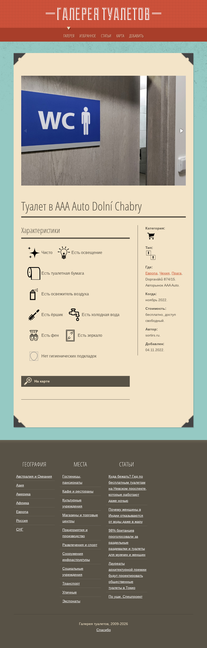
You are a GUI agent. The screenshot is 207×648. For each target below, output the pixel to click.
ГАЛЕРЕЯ (68, 36)
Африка (22, 503)
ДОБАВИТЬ (136, 36)
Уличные (69, 592)
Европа (151, 273)
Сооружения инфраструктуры (76, 557)
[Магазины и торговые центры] (150, 239)
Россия (22, 521)
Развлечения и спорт (79, 545)
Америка (23, 494)
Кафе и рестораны (77, 491)
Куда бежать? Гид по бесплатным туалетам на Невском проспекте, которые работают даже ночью (128, 488)
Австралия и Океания (34, 476)
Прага (177, 273)
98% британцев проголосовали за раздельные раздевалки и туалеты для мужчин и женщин (127, 542)
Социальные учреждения (72, 571)
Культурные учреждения (72, 503)
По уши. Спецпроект (125, 596)
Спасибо (103, 630)
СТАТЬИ (106, 36)
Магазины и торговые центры (80, 518)
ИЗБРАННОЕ (88, 36)
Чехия (165, 273)
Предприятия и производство (75, 533)
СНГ (19, 529)
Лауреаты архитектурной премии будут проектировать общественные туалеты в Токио (127, 575)
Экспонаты (71, 601)
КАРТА (120, 36)
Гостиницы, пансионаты (72, 479)
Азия (20, 485)
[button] (181, 131)
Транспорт (71, 583)
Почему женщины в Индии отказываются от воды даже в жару (126, 515)
